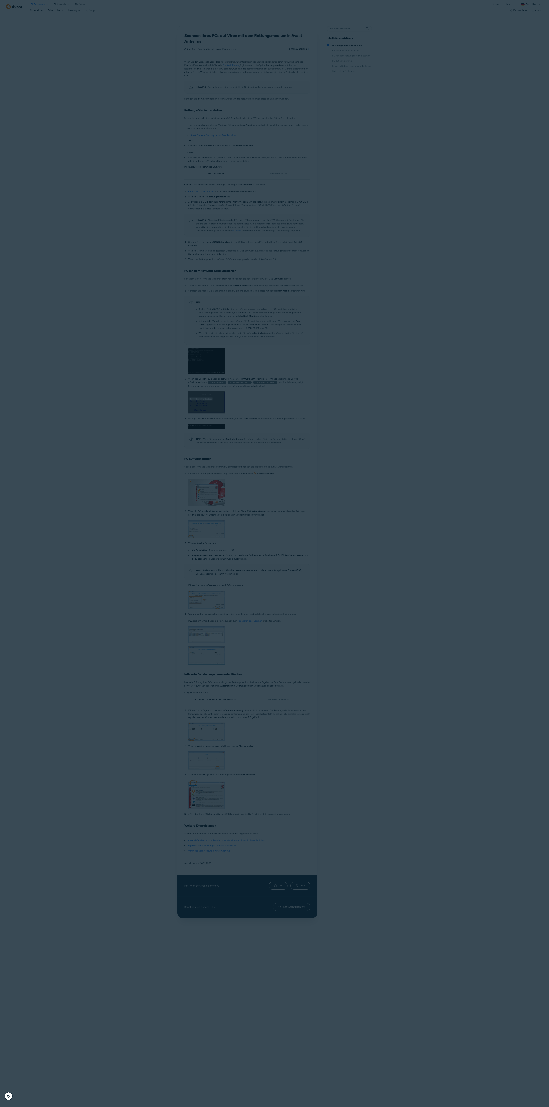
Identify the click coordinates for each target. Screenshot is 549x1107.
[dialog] (274, 553)
